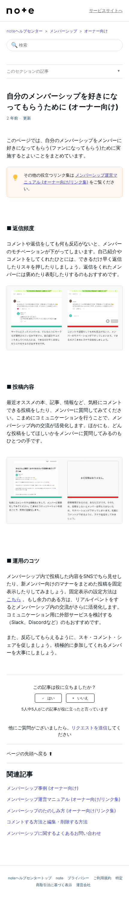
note (59, 878)
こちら (14, 599)
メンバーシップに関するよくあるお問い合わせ (54, 833)
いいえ (82, 698)
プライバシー (78, 878)
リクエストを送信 (89, 728)
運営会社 (83, 885)
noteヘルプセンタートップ (30, 878)
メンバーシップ (63, 31)
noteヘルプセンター (25, 31)
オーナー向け (96, 31)
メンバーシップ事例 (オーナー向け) (42, 788)
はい (51, 698)
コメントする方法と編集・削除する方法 (47, 822)
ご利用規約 (102, 878)
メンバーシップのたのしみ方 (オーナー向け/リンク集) (61, 810)
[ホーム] (20, 11)
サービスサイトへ (106, 10)
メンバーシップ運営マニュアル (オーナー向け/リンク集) (63, 799)
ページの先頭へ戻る (27, 753)
